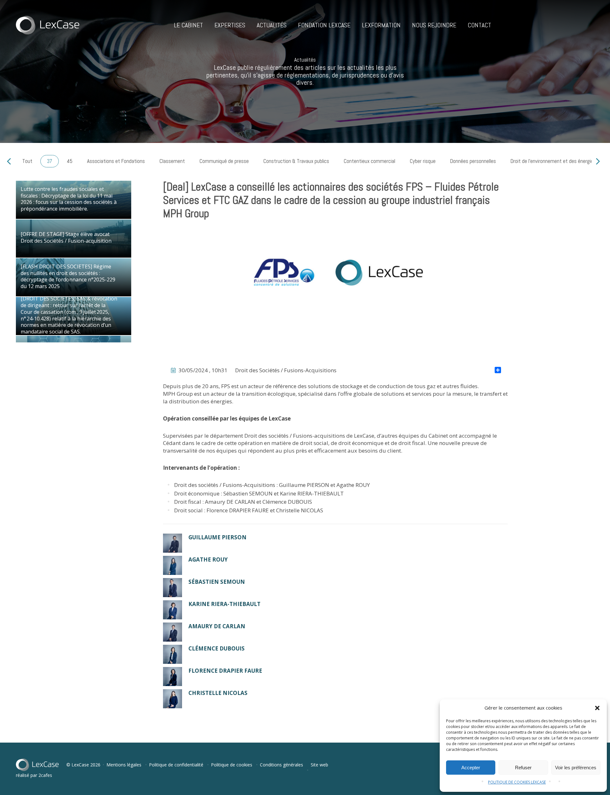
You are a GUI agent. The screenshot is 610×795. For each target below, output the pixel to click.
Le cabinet (188, 25)
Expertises (229, 25)
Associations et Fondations (116, 161)
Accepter (470, 767)
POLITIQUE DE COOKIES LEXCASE (517, 782)
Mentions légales (123, 765)
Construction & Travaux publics (296, 161)
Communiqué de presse (224, 161)
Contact (479, 25)
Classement (172, 161)
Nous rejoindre (434, 25)
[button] (597, 708)
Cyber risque (423, 161)
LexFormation (381, 25)
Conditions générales (281, 765)
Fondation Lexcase (324, 25)
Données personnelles (473, 161)
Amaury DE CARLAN (230, 501)
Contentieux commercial (369, 161)
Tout (27, 161)
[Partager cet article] (497, 370)
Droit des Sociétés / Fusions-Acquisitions (285, 370)
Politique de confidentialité (176, 765)
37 (49, 161)
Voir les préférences (575, 767)
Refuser (523, 767)
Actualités (272, 25)
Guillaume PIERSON (304, 484)
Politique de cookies (231, 765)
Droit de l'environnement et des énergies (553, 161)
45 (69, 161)
